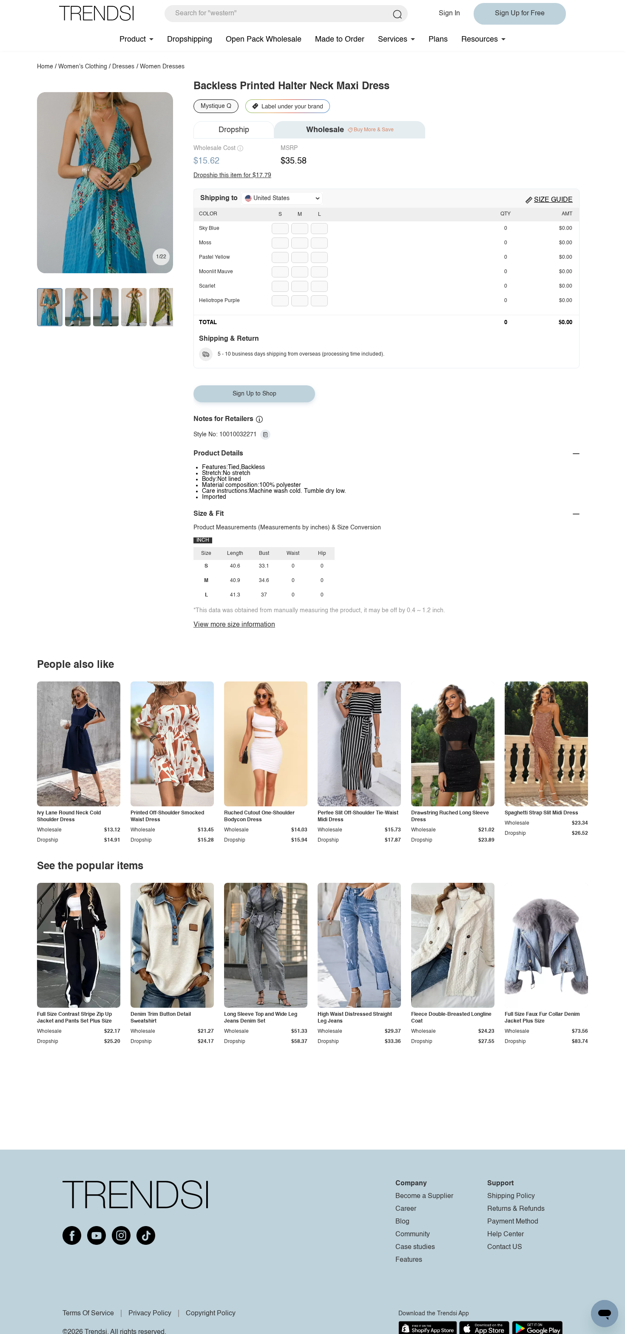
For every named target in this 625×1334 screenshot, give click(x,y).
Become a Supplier (424, 1196)
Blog (402, 1221)
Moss (205, 243)
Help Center (505, 1234)
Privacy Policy (149, 1313)
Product (132, 39)
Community (412, 1234)
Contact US (504, 1247)
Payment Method (512, 1221)
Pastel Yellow (214, 257)
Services (392, 39)
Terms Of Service (88, 1313)
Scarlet (207, 286)
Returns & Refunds (516, 1209)
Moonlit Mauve (216, 271)
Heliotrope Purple (219, 300)
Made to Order (339, 39)
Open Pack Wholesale (263, 39)
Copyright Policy (211, 1313)
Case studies (415, 1247)
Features (408, 1260)
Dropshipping (189, 39)
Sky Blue (209, 228)
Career (405, 1209)
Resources (479, 39)
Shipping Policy (511, 1196)
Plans (438, 39)
